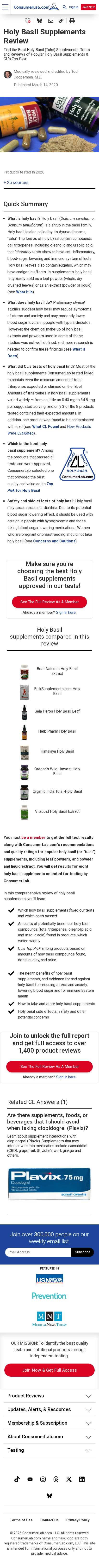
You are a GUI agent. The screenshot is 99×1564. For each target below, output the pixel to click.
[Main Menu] (5, 7)
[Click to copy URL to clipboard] (61, 20)
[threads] (56, 1478)
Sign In (73, 7)
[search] (65, 7)
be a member (33, 837)
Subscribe (82, 1252)
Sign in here (66, 612)
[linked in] (82, 1478)
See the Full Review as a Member (49, 602)
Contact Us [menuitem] (49, 1520)
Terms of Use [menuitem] (21, 1520)
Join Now (88, 7)
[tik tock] (17, 1478)
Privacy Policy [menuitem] (77, 1520)
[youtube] (30, 1478)
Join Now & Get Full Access (49, 1370)
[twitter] (69, 1478)
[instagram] (43, 1478)
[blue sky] (49, 1495)
